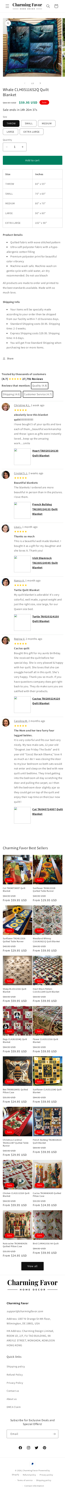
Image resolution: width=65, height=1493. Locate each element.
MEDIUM (47, 123)
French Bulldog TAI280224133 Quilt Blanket (45, 509)
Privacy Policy (15, 1382)
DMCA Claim (14, 1407)
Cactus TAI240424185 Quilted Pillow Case (47, 1194)
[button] (7, 6)
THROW (11, 123)
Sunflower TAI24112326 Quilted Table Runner (14, 940)
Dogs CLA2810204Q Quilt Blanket (15, 1040)
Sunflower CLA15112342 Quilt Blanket (47, 1091)
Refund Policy (15, 1374)
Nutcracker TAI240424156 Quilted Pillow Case (15, 1245)
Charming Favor (30, 1470)
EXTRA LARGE (32, 131)
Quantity (7, 139)
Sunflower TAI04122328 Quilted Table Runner (44, 889)
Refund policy (29, 1475)
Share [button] (10, 358)
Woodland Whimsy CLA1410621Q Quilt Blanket (46, 940)
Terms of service (24, 1480)
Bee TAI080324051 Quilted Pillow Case (15, 1091)
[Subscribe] (54, 1434)
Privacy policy (46, 1475)
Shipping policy (16, 1366)
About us (11, 1399)
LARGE (10, 131)
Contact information (34, 1486)
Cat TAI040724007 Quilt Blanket (14, 889)
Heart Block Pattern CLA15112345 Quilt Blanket (46, 990)
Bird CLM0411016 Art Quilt (46, 1243)
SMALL (29, 123)
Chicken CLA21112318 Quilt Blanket (16, 1194)
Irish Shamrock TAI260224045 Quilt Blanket (45, 562)
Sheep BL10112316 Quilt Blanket (14, 990)
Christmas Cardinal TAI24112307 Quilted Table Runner (16, 1142)
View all (33, 1266)
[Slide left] (24, 83)
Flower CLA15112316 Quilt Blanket (45, 1040)
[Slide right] (40, 83)
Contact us (13, 1390)
